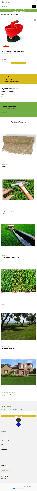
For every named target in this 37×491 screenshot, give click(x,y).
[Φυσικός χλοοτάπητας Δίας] (18, 308)
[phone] (7, 475)
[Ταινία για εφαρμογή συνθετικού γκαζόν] (18, 217)
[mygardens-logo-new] (6, 1)
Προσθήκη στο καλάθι (19, 63)
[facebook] (2, 475)
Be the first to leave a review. (7, 53)
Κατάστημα (6, 14)
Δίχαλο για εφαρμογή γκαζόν (8, 211)
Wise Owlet (29, 486)
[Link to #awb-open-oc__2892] (35, 2)
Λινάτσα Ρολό (5, 166)
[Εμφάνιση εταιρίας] (6, 44)
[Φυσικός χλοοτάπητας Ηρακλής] (18, 354)
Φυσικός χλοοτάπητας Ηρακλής (9, 394)
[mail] (5, 475)
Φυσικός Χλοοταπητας (11, 346)
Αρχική (2, 14)
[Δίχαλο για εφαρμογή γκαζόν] (18, 172)
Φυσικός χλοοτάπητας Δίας (8, 348)
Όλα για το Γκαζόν (5, 164)
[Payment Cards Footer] (18, 488)
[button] (35, 20)
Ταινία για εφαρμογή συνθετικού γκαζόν (10, 257)
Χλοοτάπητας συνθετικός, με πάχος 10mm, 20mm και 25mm (15, 303)
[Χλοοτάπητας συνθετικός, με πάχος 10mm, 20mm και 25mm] (18, 263)
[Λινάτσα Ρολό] (18, 126)
